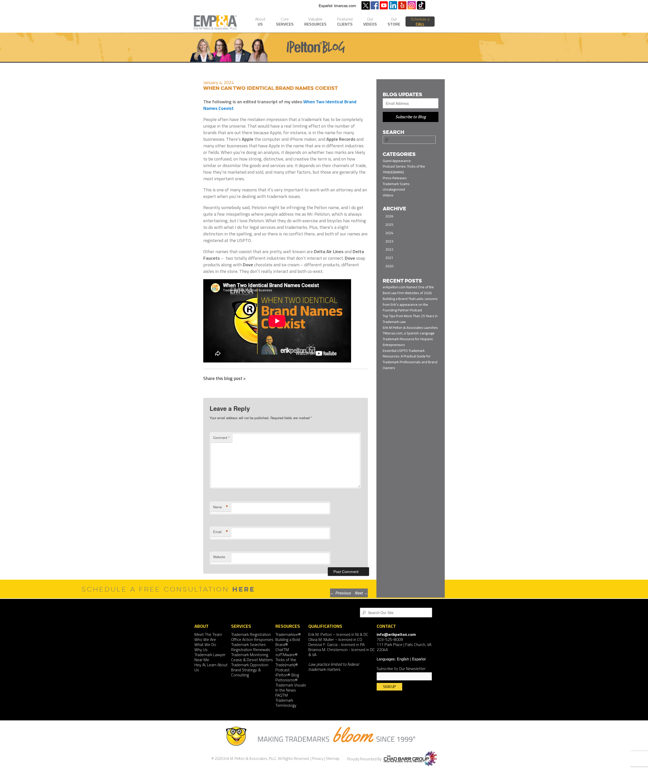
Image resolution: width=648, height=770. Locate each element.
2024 (389, 233)
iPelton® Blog (287, 674)
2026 (389, 216)
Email (220, 532)
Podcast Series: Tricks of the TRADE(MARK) (404, 169)
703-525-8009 (390, 639)
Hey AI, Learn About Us (211, 667)
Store (394, 22)
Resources (315, 22)
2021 (389, 257)
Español (419, 658)
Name (220, 507)
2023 (389, 241)
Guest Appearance (397, 160)
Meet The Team (208, 634)
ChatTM (282, 649)
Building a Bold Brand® (287, 642)
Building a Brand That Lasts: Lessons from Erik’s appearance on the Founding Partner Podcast (410, 304)
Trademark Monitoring (249, 654)
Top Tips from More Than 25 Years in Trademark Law (410, 319)
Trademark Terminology (285, 703)
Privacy (317, 758)
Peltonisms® (286, 679)
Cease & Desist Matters (252, 659)
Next (361, 593)
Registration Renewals (250, 649)
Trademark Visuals (290, 684)
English (403, 658)
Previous (340, 593)
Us (260, 22)
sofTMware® (286, 654)
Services (285, 22)
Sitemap (332, 758)
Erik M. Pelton (320, 634)
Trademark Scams (396, 183)
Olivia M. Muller (321, 639)
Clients (345, 22)
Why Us (201, 649)
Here (243, 589)
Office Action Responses (252, 639)
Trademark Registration (251, 634)
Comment (221, 437)
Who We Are (205, 639)
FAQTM (281, 695)
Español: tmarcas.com (337, 5)
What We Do (205, 644)
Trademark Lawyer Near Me (210, 657)
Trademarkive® (288, 634)
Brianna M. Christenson (328, 649)
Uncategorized (394, 189)
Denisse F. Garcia (322, 644)
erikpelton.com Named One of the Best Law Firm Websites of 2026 (408, 290)
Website (219, 556)
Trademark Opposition (249, 664)
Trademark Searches (248, 644)
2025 (389, 224)
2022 (389, 249)
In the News (285, 690)
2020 (389, 266)
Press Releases (395, 178)
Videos (370, 22)
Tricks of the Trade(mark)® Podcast (286, 664)
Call (420, 21)
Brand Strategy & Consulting (246, 672)
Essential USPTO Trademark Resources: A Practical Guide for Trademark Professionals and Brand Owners (410, 359)
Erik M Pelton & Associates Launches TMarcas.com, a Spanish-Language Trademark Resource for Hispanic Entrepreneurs (410, 336)
